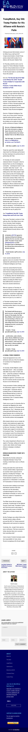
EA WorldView (16, 730)
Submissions (10, 666)
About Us (9, 656)
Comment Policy (10, 673)
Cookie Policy (10, 677)
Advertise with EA (11, 670)
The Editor (9, 659)
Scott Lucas (12, 33)
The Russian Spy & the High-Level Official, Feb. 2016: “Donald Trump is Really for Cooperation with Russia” (14, 81)
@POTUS (13, 235)
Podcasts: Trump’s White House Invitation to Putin (12, 87)
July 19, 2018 (20, 146)
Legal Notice (9, 663)
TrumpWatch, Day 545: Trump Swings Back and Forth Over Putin (13, 214)
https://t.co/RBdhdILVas (11, 140)
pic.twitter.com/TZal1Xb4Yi (12, 142)
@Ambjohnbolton (9, 242)
